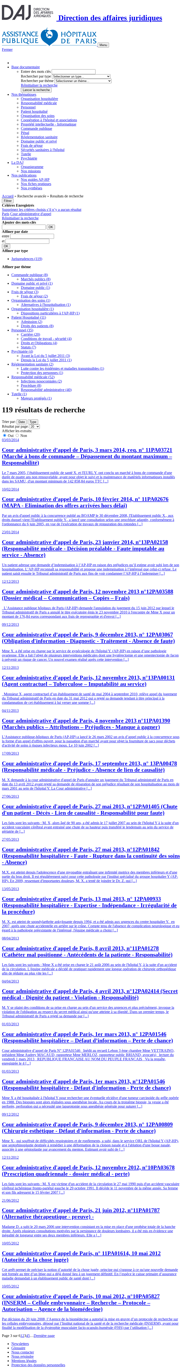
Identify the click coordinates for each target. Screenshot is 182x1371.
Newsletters (20, 1344)
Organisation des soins (38, 116)
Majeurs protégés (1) (36, 398)
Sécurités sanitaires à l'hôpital (42, 150)
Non (23, 436)
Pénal (25, 133)
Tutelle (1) (19, 394)
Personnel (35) (22, 330)
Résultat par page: (15, 426)
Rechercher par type (36, 76)
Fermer (7, 50)
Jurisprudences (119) (26, 259)
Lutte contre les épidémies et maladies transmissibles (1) (62, 368)
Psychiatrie (29, 158)
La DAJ (17, 163)
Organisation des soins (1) (30, 300)
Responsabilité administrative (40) (46, 390)
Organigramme (32, 167)
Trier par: (9, 422)
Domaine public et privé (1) (32, 283)
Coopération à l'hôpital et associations (49, 120)
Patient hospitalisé (34, 111)
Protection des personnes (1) (42, 373)
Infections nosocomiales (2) (41, 381)
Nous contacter (22, 1352)
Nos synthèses (31, 188)
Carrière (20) (30, 334)
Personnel (28, 107)
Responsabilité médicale (39, 103)
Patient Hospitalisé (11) (28, 317)
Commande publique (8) (29, 275)
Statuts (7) (28, 347)
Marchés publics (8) (35, 279)
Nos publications (23, 175)
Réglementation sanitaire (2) (32, 364)
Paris (5, 214)
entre (6, 236)
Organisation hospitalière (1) (32, 309)
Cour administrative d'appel (30, 214)
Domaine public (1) (35, 288)
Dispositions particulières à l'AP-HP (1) (50, 313)
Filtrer (8, 201)
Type (33, 422)
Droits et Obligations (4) (39, 343)
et (3, 241)
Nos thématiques (23, 94)
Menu (103, 45)
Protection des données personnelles (38, 1365)
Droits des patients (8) (37, 326)
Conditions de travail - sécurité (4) (46, 339)
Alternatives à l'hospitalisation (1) (46, 305)
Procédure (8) (31, 385)
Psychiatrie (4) (22, 351)
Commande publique (36, 128)
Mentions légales (23, 1361)
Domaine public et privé (39, 141)
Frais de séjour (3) (24, 292)
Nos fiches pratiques (36, 184)
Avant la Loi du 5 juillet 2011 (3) (45, 356)
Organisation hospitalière (39, 99)
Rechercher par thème (37, 81)
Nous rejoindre (22, 1356)
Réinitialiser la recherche (39, 85)
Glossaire (18, 1348)
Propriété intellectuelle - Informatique (48, 124)
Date (21, 422)
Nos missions (31, 171)
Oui (10, 436)
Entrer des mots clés (36, 72)
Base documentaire (25, 67)
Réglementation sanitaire (39, 137)
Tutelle (26, 154)
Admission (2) (31, 322)
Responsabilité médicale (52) (33, 377)
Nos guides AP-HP (35, 180)
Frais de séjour (32, 146)
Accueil (8, 196)
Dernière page (44, 1336)
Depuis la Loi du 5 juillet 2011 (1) (46, 360)
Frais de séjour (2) (34, 296)
